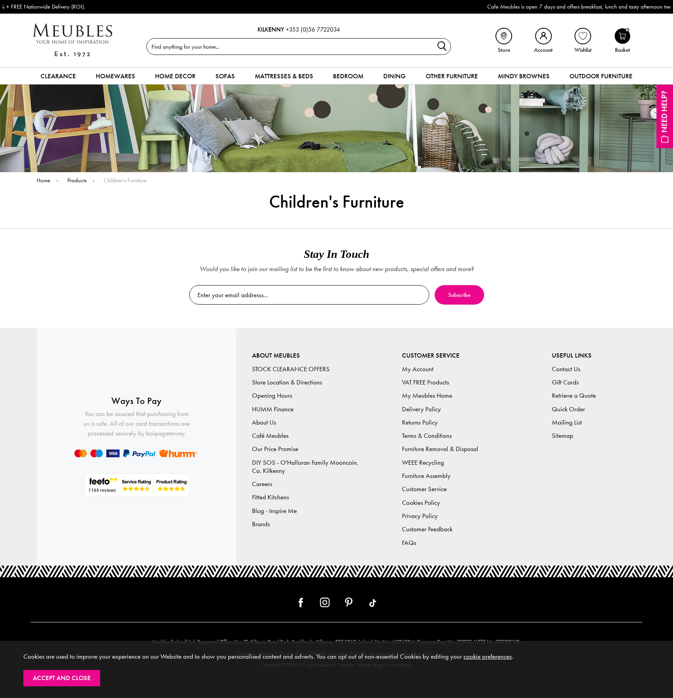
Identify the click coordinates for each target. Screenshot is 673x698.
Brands (261, 524)
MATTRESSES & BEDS (284, 76)
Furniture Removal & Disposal (440, 449)
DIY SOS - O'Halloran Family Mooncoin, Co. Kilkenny (305, 466)
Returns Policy (420, 422)
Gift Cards (565, 382)
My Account (417, 369)
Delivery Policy (421, 409)
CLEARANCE (58, 76)
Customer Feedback (427, 529)
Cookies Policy (421, 503)
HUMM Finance (273, 409)
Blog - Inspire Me (274, 511)
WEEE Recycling (423, 462)
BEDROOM (348, 76)
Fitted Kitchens (270, 497)
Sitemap (562, 436)
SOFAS (225, 76)
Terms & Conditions (427, 436)
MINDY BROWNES (524, 76)
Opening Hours (272, 395)
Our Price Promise (275, 449)
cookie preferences (487, 656)
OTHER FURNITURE (452, 76)
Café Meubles (270, 436)
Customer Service (424, 489)
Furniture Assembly (426, 476)
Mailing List (567, 422)
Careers (262, 484)
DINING (394, 76)
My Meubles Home (427, 395)
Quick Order (568, 409)
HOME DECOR (175, 76)
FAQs (409, 543)
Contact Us (566, 369)
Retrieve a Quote (574, 395)
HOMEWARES (115, 76)
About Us (264, 422)
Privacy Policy (420, 516)
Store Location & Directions (287, 382)
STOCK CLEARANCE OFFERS (290, 369)
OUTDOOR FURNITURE (600, 76)
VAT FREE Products (425, 382)
